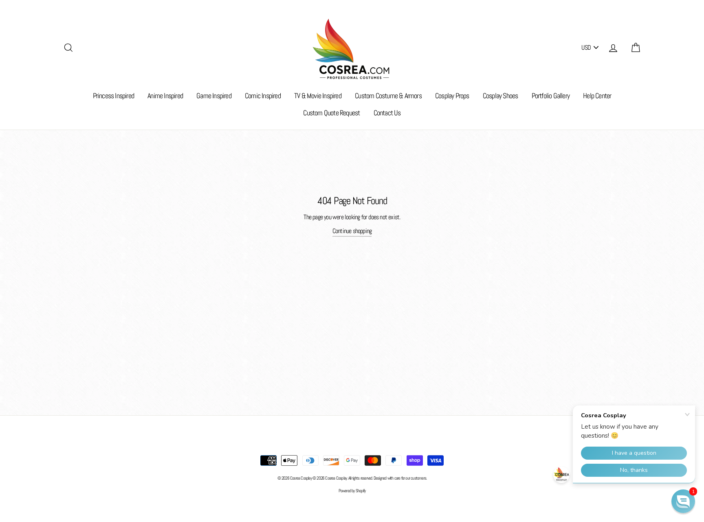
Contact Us (387, 112)
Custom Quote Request (331, 112)
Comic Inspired (263, 95)
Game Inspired (213, 95)
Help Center (597, 95)
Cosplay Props (452, 95)
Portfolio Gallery (551, 95)
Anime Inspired (165, 95)
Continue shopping (352, 231)
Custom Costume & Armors (388, 95)
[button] (683, 501)
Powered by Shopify (352, 490)
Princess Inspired (113, 95)
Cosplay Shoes (500, 95)
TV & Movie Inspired (317, 95)
